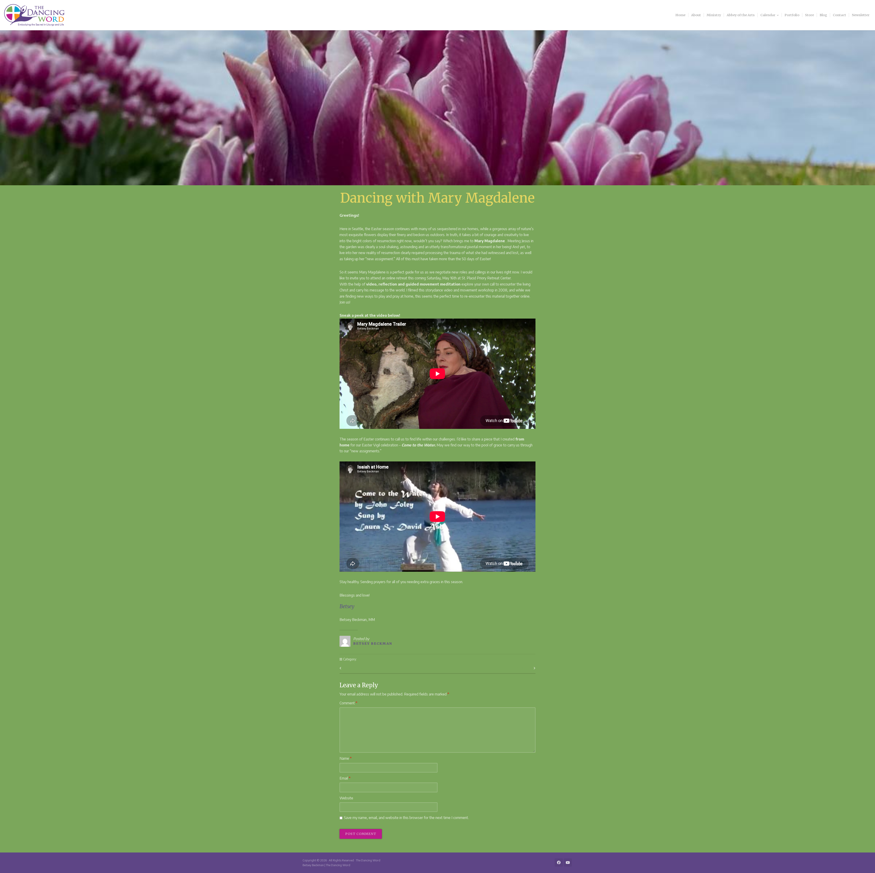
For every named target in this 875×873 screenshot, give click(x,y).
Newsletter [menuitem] (861, 15)
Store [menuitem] (809, 15)
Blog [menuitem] (823, 15)
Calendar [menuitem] (767, 15)
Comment (348, 703)
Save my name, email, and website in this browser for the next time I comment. (406, 817)
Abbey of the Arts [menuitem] (741, 15)
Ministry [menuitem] (714, 15)
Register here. (523, 278)
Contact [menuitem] (839, 15)
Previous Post (353, 668)
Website (346, 798)
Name (346, 758)
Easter (361, 659)
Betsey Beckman (372, 643)
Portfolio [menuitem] (792, 15)
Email (345, 778)
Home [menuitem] (680, 15)
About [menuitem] (696, 15)
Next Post (524, 668)
